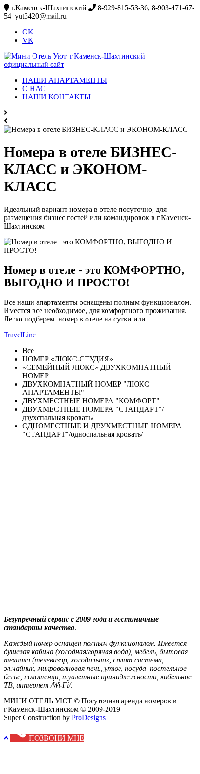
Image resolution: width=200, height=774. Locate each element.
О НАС (34, 88)
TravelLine (20, 335)
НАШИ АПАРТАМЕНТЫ (64, 80)
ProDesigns (89, 718)
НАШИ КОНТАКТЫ (56, 97)
